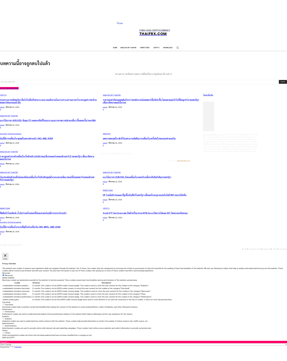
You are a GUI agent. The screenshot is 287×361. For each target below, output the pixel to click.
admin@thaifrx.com (183, 160)
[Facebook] (102, 166)
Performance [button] (7, 309)
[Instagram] (108, 166)
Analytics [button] (5, 316)
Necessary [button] (6, 273)
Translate (18, 347)
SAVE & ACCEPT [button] (8, 337)
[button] (177, 47)
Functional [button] (6, 302)
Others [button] (5, 330)
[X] (115, 166)
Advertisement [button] (8, 323)
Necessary (9, 275)
